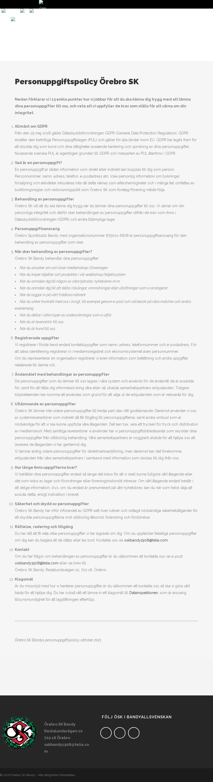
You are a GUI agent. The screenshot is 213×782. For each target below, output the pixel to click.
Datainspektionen (143, 593)
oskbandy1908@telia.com (146, 540)
